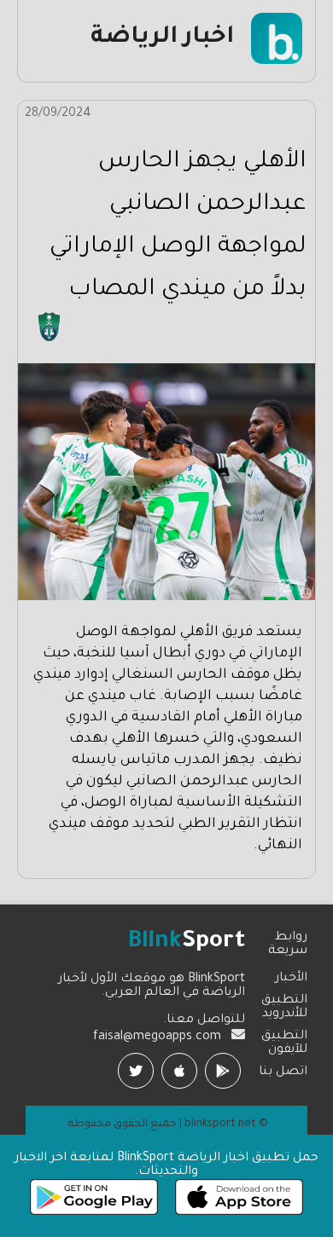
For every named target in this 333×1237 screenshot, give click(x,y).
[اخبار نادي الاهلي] (49, 339)
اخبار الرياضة (162, 38)
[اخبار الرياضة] (276, 62)
